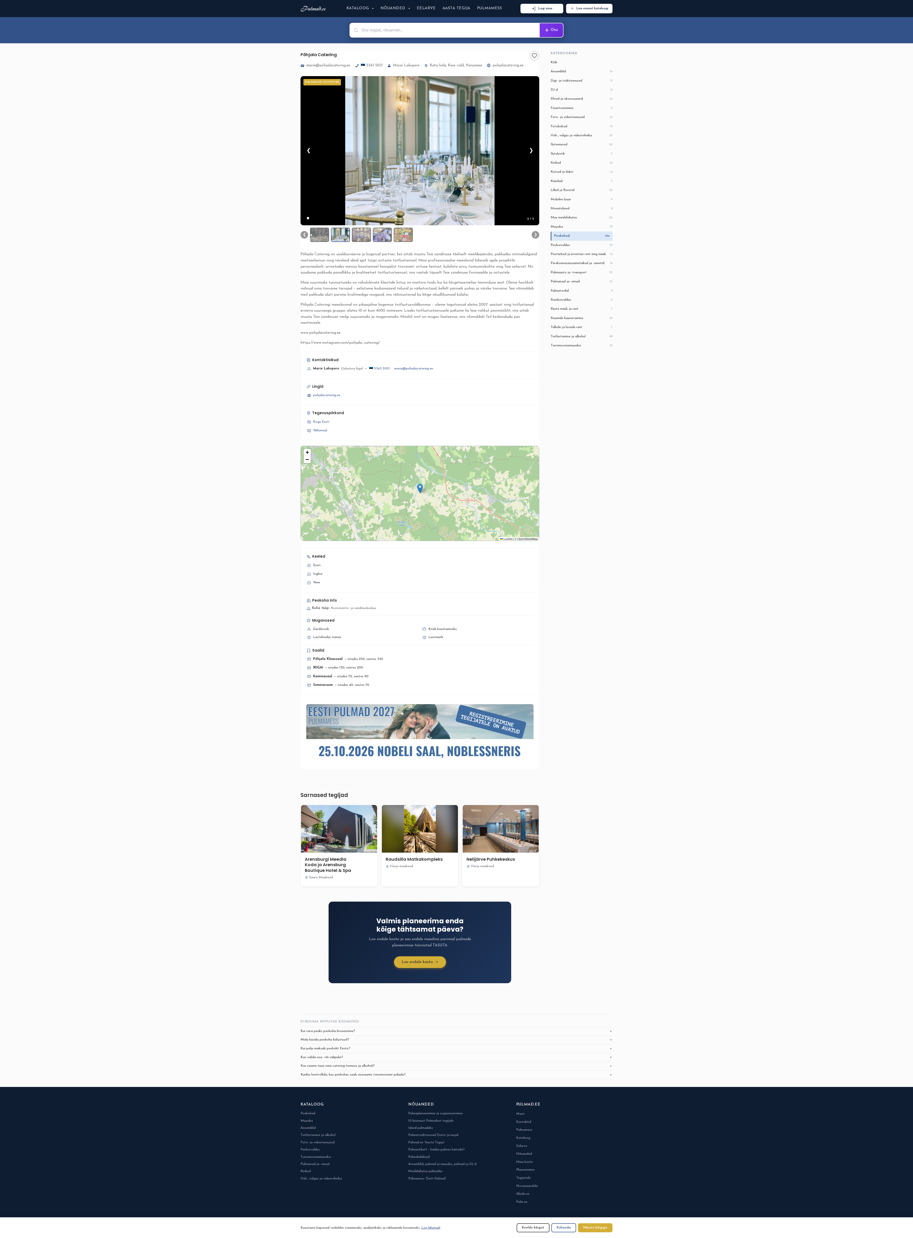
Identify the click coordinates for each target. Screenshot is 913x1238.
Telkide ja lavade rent (581, 327)
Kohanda (564, 1227)
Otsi (554, 30)
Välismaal (320, 430)
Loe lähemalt (431, 1228)
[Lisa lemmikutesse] (534, 55)
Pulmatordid (581, 291)
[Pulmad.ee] (314, 9)
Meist (520, 1114)
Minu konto (524, 1162)
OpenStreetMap (527, 539)
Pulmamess (489, 8)
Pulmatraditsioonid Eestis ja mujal (433, 1135)
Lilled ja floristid (581, 190)
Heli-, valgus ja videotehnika (581, 135)
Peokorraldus (581, 245)
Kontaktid (523, 1122)
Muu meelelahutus (581, 217)
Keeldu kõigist (533, 1227)
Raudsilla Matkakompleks (414, 859)
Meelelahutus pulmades (425, 1171)
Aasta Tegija (456, 8)
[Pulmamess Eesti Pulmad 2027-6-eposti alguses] (420, 733)
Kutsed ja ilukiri (581, 172)
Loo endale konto (417, 962)
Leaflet (507, 539)
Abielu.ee (522, 1194)
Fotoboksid (581, 126)
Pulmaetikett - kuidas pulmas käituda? (436, 1149)
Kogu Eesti (321, 422)
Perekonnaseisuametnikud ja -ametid (581, 263)
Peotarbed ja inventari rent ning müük (581, 254)
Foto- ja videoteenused (581, 117)
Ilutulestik (581, 154)
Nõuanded (392, 8)
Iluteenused (581, 144)
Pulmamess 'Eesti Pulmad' (427, 1178)
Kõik (554, 62)
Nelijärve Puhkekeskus (490, 859)
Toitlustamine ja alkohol (581, 336)
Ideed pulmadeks (420, 1128)
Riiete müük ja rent (581, 309)
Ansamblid (581, 71)
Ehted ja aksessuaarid (581, 99)
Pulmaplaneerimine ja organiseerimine (435, 1113)
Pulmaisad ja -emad (581, 281)
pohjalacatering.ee (508, 65)
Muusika (581, 227)
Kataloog (357, 8)
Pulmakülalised (419, 1157)
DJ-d (581, 90)
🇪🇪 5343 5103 (372, 65)
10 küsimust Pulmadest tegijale (430, 1121)
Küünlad (581, 181)
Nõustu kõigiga (595, 1227)
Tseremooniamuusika (581, 345)
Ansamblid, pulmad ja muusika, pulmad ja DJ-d (442, 1164)
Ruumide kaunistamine (581, 318)
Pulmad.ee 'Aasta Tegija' (426, 1142)
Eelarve (426, 8)
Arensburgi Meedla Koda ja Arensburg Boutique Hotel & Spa (328, 864)
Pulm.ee (521, 1202)
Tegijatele (523, 1178)
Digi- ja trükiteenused (581, 81)
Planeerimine (525, 1170)
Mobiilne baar (581, 199)
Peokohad (582, 236)
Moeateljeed (581, 208)
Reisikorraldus (581, 300)
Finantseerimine (581, 108)
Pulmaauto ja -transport (581, 272)
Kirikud (581, 163)
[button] (420, 488)
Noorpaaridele (527, 1186)
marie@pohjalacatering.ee (328, 65)
